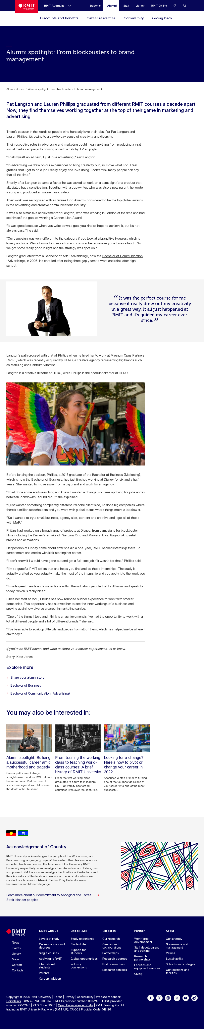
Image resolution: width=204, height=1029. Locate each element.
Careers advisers (50, 978)
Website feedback (108, 997)
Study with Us (48, 930)
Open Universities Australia (75, 1005)
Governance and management (177, 946)
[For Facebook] (150, 997)
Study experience (82, 938)
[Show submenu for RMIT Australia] (68, 5)
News (15, 942)
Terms (58, 997)
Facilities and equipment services (147, 966)
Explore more (19, 667)
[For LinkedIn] (177, 997)
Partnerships (110, 953)
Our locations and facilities (177, 971)
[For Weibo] (194, 997)
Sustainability (174, 958)
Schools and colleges (180, 964)
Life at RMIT (79, 930)
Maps (15, 959)
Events (16, 948)
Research (109, 930)
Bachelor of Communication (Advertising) (40, 693)
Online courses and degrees (52, 946)
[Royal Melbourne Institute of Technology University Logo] (26, 6)
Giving (138, 973)
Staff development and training (146, 949)
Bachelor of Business (46, 479)
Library (16, 953)
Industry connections (79, 965)
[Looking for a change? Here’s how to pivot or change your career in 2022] (127, 738)
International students (47, 965)
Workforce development (143, 940)
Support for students (78, 951)
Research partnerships (142, 958)
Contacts (18, 970)
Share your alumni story (27, 677)
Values (170, 953)
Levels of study (49, 938)
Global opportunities (84, 958)
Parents (44, 973)
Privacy (70, 997)
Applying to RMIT (50, 958)
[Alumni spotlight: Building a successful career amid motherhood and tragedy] (29, 738)
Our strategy (174, 938)
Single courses (49, 953)
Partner (139, 930)
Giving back (162, 18)
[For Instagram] (168, 997)
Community (134, 18)
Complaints (13, 1001)
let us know (117, 649)
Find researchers (113, 964)
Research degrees (114, 958)
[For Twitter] (159, 997)
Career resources (101, 18)
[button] (185, 5)
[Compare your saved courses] (177, 6)
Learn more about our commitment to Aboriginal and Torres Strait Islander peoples (48, 897)
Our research (111, 938)
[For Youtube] (185, 997)
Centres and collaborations (111, 946)
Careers (17, 964)
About (170, 930)
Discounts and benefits (59, 18)
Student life (78, 944)
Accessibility (85, 997)
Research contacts (114, 969)
